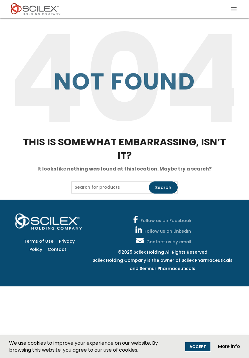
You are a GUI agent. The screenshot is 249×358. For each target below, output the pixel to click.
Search (163, 187)
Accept (197, 347)
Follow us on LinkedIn (168, 231)
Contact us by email (168, 242)
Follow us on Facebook (166, 221)
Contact (57, 249)
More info (229, 346)
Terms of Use (38, 241)
